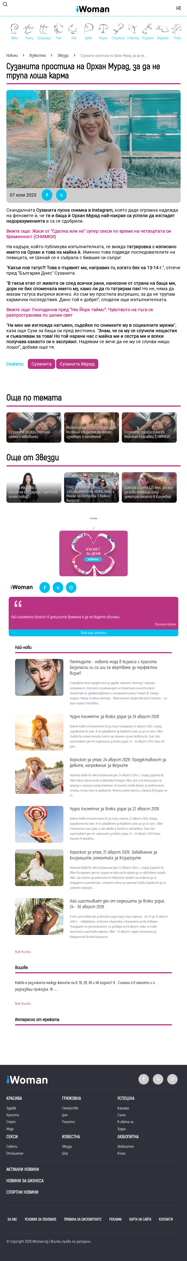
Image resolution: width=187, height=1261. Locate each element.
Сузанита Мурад (77, 364)
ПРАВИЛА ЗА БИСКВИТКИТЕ (82, 1219)
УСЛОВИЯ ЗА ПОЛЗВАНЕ (40, 1219)
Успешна (125, 1098)
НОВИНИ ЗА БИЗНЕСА (25, 1181)
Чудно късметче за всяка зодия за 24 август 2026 (114, 716)
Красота (12, 1115)
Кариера (123, 1108)
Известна (71, 1137)
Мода (9, 1129)
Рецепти (68, 1122)
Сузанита (41, 364)
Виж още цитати (93, 633)
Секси (12, 1137)
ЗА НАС (12, 1219)
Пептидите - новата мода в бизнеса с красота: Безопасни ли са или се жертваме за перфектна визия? (113, 667)
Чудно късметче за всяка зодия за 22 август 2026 (114, 809)
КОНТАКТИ (166, 1219)
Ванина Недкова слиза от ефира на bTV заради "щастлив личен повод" (33, 492)
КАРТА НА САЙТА (140, 1219)
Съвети (11, 1146)
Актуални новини (22, 1169)
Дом (65, 1115)
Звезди (67, 1146)
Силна (121, 1115)
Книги (121, 1153)
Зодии (121, 1129)
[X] (58, 588)
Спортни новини (22, 1192)
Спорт (11, 1122)
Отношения (14, 1153)
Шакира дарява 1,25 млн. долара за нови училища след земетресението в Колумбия (148, 492)
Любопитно (125, 1146)
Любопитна (128, 1137)
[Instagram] (71, 588)
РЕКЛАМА (115, 1219)
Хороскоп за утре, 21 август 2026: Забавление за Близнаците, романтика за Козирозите (113, 855)
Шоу (65, 1153)
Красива (14, 1098)
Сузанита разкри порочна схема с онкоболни (29, 434)
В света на (125, 1122)
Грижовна (71, 1098)
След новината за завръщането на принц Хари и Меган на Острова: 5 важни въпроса (90, 493)
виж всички (23, 952)
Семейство (70, 1108)
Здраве (11, 1108)
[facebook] (45, 588)
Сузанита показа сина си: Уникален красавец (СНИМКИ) (147, 434)
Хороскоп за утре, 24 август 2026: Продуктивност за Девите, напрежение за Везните (118, 762)
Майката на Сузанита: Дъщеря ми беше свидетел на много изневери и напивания (91, 432)
